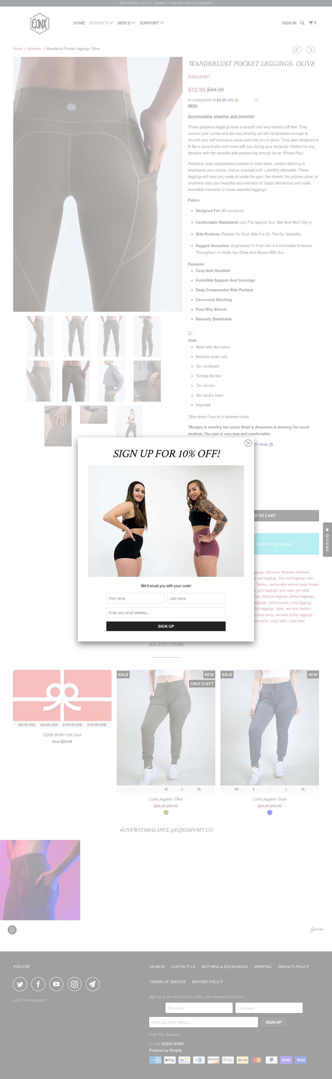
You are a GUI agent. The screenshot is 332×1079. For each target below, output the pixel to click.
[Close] (248, 441)
